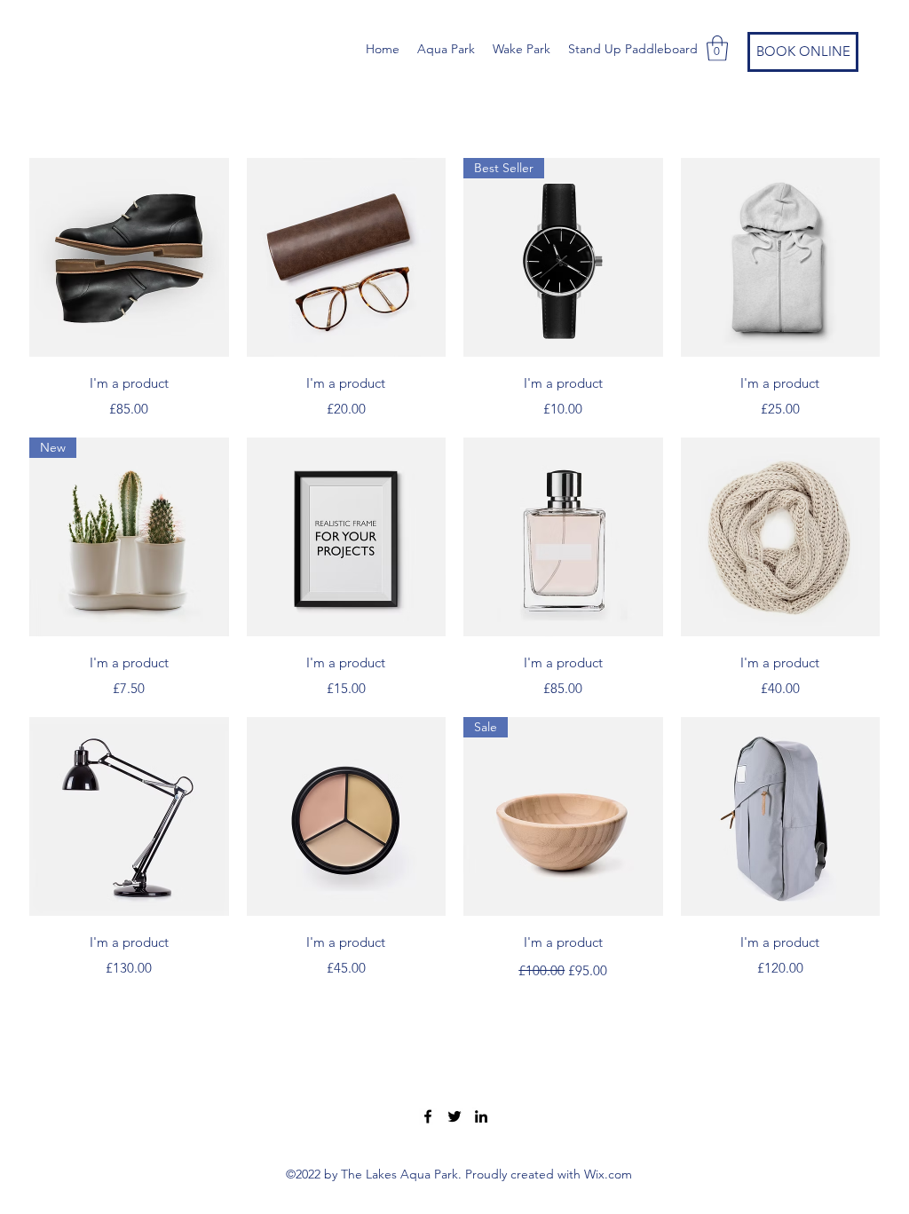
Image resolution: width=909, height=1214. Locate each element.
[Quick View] (129, 258)
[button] (717, 48)
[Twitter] (454, 1116)
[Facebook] (428, 1116)
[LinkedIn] (481, 1116)
